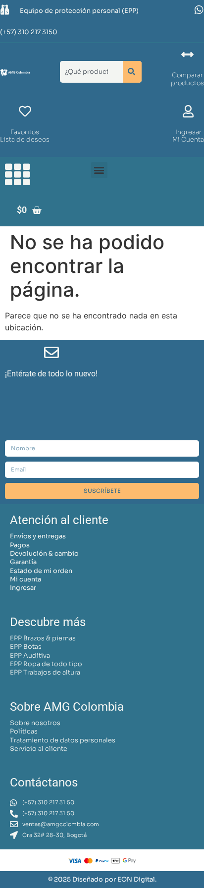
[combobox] (89, 72)
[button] (99, 170)
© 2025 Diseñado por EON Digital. (102, 880)
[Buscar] (132, 72)
